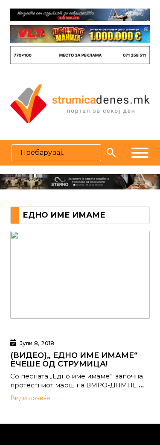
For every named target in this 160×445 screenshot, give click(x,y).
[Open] (139, 153)
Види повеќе (30, 398)
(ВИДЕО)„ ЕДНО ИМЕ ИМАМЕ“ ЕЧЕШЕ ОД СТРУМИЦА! (74, 359)
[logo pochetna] (79, 103)
